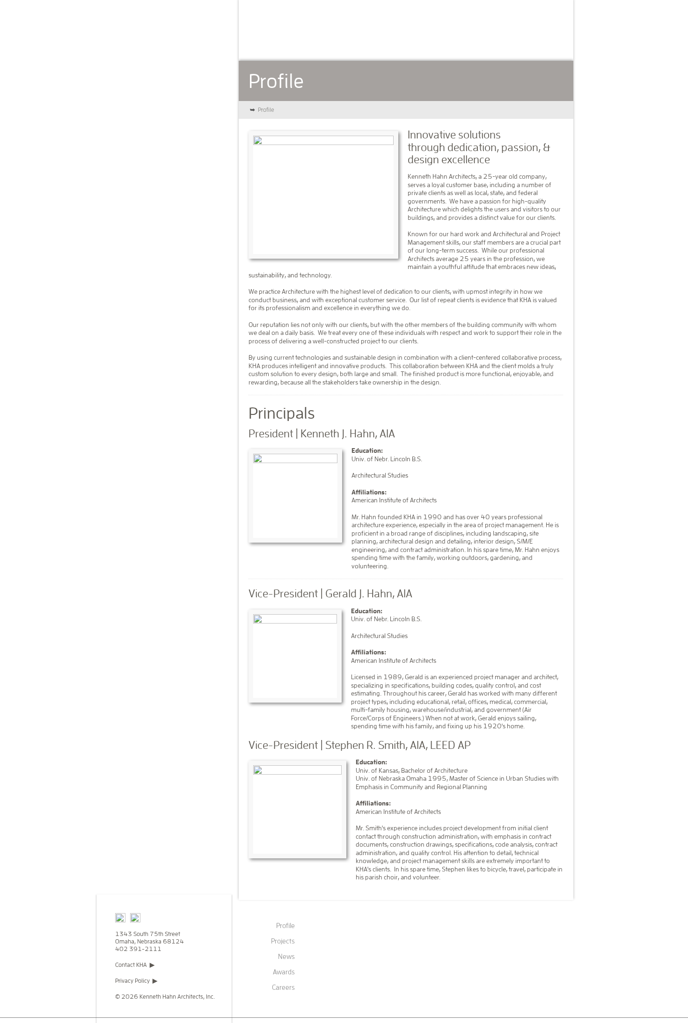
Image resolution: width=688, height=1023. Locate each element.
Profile (271, 44)
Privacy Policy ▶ (136, 980)
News (362, 44)
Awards (405, 44)
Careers (452, 44)
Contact (500, 44)
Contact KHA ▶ (134, 964)
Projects (319, 44)
